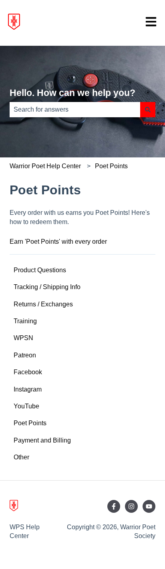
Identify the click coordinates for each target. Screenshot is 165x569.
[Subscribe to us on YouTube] (149, 506)
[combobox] (75, 109)
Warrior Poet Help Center (45, 166)
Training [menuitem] (25, 321)
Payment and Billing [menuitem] (42, 440)
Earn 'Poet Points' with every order (58, 241)
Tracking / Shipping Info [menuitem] (47, 286)
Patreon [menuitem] (25, 355)
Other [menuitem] (21, 457)
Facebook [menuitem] (28, 372)
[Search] (147, 109)
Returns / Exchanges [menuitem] (43, 304)
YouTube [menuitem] (26, 406)
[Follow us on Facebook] (113, 506)
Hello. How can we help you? (72, 93)
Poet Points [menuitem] (30, 423)
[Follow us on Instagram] (131, 506)
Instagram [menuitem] (28, 389)
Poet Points (111, 166)
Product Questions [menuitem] (40, 270)
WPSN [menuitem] (23, 337)
